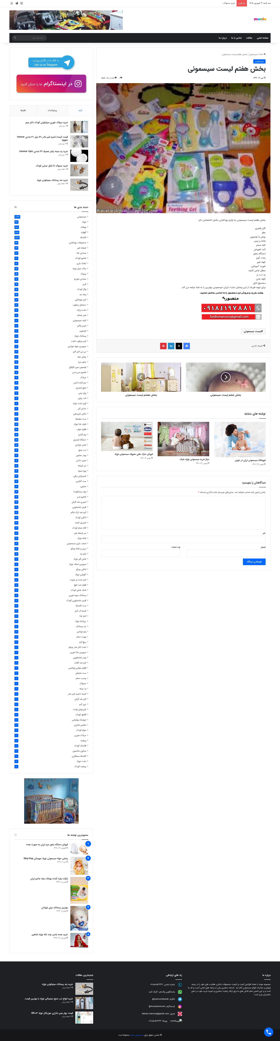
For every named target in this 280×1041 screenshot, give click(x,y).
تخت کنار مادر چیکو (77, 647)
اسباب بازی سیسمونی (76, 543)
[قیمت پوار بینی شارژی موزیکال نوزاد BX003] (84, 1018)
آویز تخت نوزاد (79, 403)
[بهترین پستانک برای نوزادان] (79, 918)
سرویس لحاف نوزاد (77, 564)
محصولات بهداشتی (77, 242)
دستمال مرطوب (79, 305)
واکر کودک (81, 289)
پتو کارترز (82, 434)
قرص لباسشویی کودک (76, 600)
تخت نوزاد (81, 761)
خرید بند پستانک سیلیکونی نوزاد (52, 180)
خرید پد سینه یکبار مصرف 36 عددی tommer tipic (43, 151)
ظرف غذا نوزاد (80, 424)
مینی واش (81, 325)
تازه (80, 110)
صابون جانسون (79, 751)
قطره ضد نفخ (80, 585)
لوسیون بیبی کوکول (77, 367)
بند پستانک (81, 626)
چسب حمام (81, 678)
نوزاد (84, 222)
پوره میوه (82, 471)
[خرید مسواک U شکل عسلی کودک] (79, 170)
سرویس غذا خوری (78, 652)
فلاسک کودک (80, 745)
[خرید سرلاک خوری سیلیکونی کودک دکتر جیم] (79, 127)
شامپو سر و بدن (79, 372)
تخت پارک (81, 310)
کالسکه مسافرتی (79, 756)
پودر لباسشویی (79, 657)
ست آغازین (81, 481)
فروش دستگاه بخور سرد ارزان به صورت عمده (47, 844)
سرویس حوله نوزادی (77, 346)
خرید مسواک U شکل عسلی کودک (52, 166)
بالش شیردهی (79, 414)
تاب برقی (82, 398)
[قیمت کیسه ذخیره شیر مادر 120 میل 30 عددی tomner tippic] (79, 141)
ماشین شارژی (80, 725)
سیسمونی (253, 54)
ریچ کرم (82, 642)
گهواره (83, 232)
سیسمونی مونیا (137, 1035)
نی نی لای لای (79, 351)
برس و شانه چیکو (78, 548)
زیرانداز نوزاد (80, 621)
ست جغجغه (80, 419)
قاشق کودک (81, 714)
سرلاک (83, 377)
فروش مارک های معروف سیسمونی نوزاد (134, 454)
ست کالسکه (81, 605)
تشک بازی (81, 263)
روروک (83, 274)
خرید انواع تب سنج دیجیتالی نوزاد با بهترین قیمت (49, 998)
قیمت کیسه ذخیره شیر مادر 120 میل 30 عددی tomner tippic (42, 138)
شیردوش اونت (79, 709)
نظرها (23, 110)
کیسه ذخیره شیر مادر (77, 694)
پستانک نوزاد (80, 336)
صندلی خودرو (80, 279)
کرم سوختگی (80, 299)
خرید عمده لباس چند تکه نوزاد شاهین (50, 934)
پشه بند (82, 294)
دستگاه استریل (79, 439)
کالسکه (83, 237)
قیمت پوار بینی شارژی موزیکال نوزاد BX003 (52, 1013)
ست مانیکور (81, 673)
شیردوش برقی (79, 476)
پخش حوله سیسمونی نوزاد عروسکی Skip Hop (45, 858)
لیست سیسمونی (252, 331)
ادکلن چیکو (81, 569)
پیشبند (83, 740)
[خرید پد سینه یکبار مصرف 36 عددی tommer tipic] (79, 156)
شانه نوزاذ (81, 538)
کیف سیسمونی (79, 320)
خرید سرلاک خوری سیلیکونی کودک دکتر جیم (46, 122)
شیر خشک (81, 315)
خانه (261, 54)
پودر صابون (81, 455)
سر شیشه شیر (80, 533)
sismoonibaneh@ (160, 999)
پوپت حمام (81, 637)
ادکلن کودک (80, 517)
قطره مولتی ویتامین (77, 668)
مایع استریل (81, 388)
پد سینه (83, 688)
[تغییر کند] (260, 19)
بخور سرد (82, 362)
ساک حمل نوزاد (79, 268)
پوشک (83, 227)
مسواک (83, 683)
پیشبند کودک (80, 766)
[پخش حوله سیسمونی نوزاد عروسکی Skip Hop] (79, 866)
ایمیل (263, 547)
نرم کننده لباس (79, 382)
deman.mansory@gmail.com (155, 1013)
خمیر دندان (81, 460)
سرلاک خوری (80, 735)
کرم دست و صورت (78, 580)
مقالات (249, 38)
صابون (83, 486)
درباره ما (223, 38)
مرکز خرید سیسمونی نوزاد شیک (194, 459)
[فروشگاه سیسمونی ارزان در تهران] (240, 439)
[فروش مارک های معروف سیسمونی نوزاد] (127, 436)
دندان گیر (82, 408)
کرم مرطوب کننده (78, 341)
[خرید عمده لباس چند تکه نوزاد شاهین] (79, 940)
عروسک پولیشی (79, 720)
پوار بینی (82, 393)
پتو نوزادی (81, 631)
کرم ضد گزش (80, 699)
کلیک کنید (153, 992)
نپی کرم (82, 704)
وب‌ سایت (175, 547)
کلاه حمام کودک (79, 528)
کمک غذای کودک (78, 590)
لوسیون (83, 331)
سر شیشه (82, 465)
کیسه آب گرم (80, 611)
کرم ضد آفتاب (80, 663)
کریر (84, 284)
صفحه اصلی (262, 38)
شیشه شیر (81, 248)
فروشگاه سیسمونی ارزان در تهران (250, 460)
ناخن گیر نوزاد (80, 559)
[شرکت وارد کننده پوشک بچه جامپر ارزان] (79, 890)
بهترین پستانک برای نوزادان (54, 907)
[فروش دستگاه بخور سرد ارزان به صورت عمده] (79, 849)
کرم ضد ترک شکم (78, 512)
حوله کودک (81, 730)
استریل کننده (80, 522)
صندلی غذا (81, 253)
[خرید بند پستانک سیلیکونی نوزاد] (79, 185)
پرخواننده (52, 110)
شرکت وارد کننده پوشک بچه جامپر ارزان (49, 878)
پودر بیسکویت (79, 491)
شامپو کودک (80, 258)
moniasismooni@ (157, 1006)
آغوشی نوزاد (80, 574)
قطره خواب (81, 429)
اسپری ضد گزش (79, 502)
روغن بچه (81, 357)
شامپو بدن (81, 497)
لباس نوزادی (80, 445)
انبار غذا (83, 616)
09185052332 (156, 984)
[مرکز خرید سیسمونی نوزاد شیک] (183, 439)
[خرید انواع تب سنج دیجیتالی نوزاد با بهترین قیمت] (84, 1003)
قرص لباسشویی (79, 507)
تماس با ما (236, 38)
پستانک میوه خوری (77, 595)
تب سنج (82, 450)
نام (264, 533)
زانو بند (83, 554)
